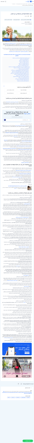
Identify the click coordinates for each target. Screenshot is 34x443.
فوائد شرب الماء (26, 286)
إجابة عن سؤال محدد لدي (10, 89)
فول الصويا (17, 265)
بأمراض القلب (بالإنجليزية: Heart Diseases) (12, 101)
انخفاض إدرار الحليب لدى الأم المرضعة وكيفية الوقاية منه (17, 185)
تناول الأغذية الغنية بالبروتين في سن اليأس (21, 78)
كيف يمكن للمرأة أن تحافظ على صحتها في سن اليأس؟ (21, 67)
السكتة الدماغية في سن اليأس (23, 60)
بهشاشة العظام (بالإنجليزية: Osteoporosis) (12, 132)
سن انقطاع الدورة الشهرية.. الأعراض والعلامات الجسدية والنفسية (19, 51)
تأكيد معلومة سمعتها (23, 93)
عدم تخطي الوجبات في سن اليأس (23, 77)
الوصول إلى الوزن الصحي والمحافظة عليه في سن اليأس (20, 71)
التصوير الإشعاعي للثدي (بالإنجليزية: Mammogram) (23, 170)
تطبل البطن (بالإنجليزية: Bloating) (12, 280)
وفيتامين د (25, 203)
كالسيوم (28, 397)
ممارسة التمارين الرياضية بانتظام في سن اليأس (21, 74)
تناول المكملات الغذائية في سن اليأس (22, 79)
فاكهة (9, 397)
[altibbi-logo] (29, 1)
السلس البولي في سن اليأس (24, 62)
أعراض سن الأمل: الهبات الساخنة (24, 246)
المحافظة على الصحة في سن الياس (25, 19)
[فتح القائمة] (32, 1)
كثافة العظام (15, 136)
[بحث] (5, 1)
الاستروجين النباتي (26, 275)
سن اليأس (13, 397)
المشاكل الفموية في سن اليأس (23, 64)
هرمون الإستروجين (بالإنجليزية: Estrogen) (26, 44)
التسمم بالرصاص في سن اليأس (23, 63)
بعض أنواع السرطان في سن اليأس (23, 65)
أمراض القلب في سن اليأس (24, 59)
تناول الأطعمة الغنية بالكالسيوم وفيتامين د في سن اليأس (19, 70)
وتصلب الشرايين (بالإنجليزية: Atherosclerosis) (25, 149)
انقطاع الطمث (23, 397)
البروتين (24, 302)
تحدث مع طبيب (6, 39)
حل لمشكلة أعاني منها (10, 93)
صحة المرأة (18, 397)
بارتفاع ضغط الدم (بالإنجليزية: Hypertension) (9, 148)
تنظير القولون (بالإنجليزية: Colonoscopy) (25, 173)
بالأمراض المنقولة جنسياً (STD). (8, 337)
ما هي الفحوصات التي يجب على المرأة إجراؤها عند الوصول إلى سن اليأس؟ (19, 66)
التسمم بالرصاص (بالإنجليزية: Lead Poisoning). (23, 145)
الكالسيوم (28, 203)
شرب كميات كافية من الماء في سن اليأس (22, 75)
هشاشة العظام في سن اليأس (23, 61)
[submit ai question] (5, 120)
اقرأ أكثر (15, 188)
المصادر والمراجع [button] (27, 387)
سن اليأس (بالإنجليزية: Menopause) (11, 43)
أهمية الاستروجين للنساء (16, 19)
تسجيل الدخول (2, 1)
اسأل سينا (27, 353)
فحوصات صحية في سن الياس (8, 19)
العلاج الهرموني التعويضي (25, 162)
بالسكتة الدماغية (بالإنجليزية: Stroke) (20, 125)
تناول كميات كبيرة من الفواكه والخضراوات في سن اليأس (20, 72)
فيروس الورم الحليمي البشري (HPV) (17, 177)
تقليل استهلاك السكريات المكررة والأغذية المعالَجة (20, 76)
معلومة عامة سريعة (23, 89)
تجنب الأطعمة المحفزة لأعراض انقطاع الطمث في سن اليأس (19, 73)
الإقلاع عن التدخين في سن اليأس (23, 68)
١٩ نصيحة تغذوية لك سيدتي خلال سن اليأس (22, 217)
